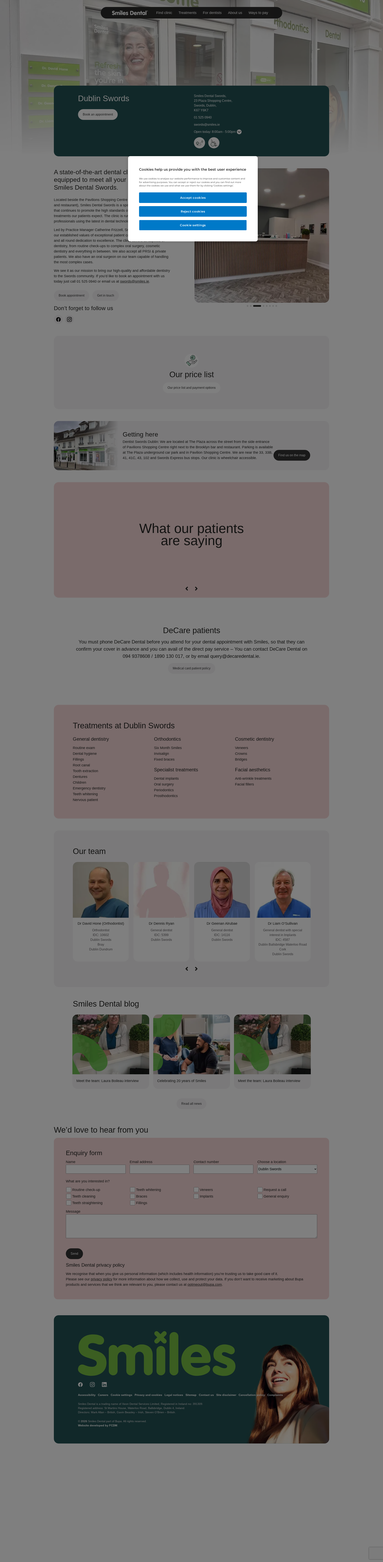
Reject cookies (193, 211)
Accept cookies (193, 198)
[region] (193, 198)
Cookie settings (193, 225)
